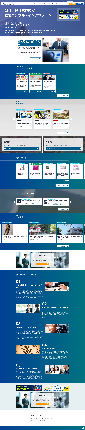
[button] (37, 4)
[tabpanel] (22, 171)
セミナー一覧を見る (63, 132)
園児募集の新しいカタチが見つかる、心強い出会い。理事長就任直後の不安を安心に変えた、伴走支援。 (69, 237)
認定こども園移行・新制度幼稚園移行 (22, 82)
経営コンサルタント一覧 (51, 416)
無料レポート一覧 (43, 418)
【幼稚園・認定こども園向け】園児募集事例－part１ (49, 174)
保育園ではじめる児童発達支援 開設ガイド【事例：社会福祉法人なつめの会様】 (62, 174)
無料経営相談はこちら (42, 263)
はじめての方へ (35, 58)
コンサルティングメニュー (34, 418)
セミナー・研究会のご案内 (31, 203)
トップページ (32, 415)
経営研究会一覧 (42, 416)
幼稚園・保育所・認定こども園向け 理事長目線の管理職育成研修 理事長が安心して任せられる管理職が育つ (42, 125)
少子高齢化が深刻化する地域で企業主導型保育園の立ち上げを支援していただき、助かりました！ (15, 237)
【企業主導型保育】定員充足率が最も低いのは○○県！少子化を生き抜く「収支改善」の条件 (31, 201)
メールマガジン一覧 (50, 415)
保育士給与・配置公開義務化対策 (76, 174)
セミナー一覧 (42, 415)
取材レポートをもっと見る (51, 148)
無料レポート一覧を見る (8, 148)
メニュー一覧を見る (63, 95)
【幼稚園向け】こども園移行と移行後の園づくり (60, 124)
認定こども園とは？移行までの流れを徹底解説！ (22, 174)
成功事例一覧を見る (63, 246)
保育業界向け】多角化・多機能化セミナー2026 (24, 124)
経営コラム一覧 (42, 420)
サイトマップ (49, 418)
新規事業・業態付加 (54, 204)
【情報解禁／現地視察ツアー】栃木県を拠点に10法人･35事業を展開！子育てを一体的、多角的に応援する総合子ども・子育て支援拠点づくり (58, 202)
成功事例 (31, 420)
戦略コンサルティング (48, 81)
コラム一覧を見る (63, 209)
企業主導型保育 (26, 203)
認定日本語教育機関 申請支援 (35, 82)
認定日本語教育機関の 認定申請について (35, 174)
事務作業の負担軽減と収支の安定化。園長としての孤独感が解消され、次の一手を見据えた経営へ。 (42, 237)
